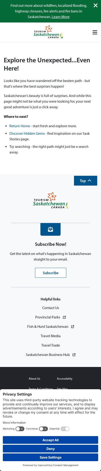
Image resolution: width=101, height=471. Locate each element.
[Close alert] (96, 5)
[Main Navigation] (95, 32)
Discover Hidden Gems (27, 133)
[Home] (48, 32)
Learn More (61, 17)
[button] (85, 181)
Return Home (19, 126)
